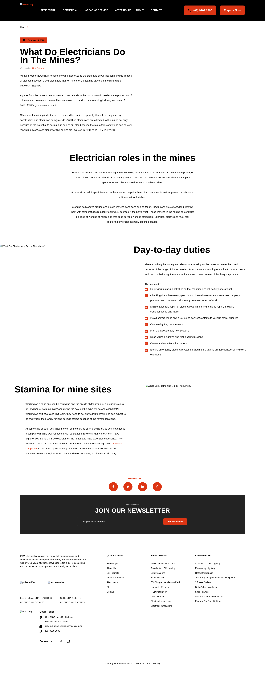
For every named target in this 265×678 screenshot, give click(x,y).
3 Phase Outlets (203, 582)
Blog (22, 27)
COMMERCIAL (203, 555)
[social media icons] (61, 643)
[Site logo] (29, 10)
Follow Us (45, 641)
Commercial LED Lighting (207, 563)
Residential (48, 10)
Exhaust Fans (157, 577)
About (140, 10)
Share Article (134, 478)
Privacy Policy (153, 663)
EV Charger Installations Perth (166, 582)
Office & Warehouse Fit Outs (209, 596)
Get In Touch (47, 611)
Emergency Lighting (205, 568)
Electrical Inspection (161, 601)
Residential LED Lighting (163, 568)
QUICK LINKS (115, 555)
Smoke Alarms (158, 573)
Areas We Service (96, 10)
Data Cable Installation (206, 587)
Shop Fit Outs (202, 592)
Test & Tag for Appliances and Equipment (215, 577)
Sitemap (140, 663)
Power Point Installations (163, 563)
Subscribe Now (132, 505)
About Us (111, 568)
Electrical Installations (161, 606)
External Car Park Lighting (208, 601)
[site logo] (29, 620)
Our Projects (113, 573)
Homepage (112, 563)
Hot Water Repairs (160, 587)
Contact (156, 10)
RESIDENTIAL (159, 555)
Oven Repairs (157, 596)
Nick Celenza (38, 68)
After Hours (123, 10)
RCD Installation (159, 592)
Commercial (70, 10)
